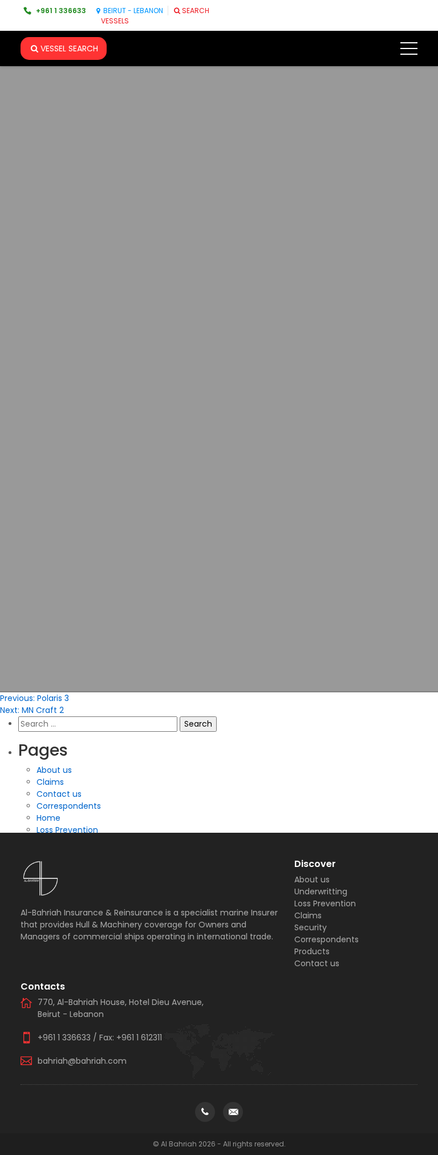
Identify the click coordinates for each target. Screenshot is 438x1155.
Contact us (59, 794)
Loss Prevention (67, 830)
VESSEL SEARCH (69, 48)
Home (48, 818)
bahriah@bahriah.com (82, 1061)
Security (310, 927)
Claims (50, 782)
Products (312, 951)
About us (54, 770)
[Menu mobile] (408, 50)
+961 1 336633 (61, 10)
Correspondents (68, 806)
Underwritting (320, 891)
